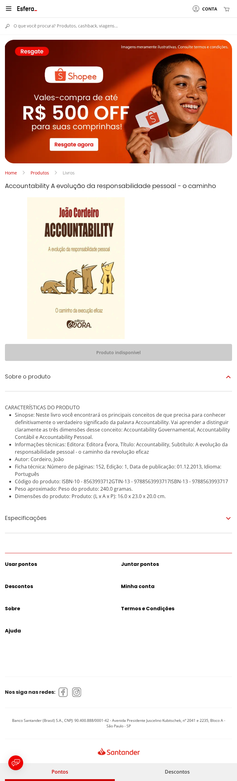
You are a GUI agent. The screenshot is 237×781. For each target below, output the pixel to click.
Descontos (177, 771)
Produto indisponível (118, 352)
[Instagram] (76, 692)
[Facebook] (63, 692)
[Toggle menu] (8, 8)
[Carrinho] (227, 9)
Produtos (40, 173)
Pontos (60, 771)
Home (11, 173)
